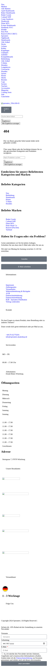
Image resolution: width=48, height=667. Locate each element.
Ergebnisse (6, 121)
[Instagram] (4, 614)
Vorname (4, 633)
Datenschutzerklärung (24, 658)
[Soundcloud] (34, 614)
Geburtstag (5, 640)
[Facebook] (19, 614)
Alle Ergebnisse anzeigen (10, 123)
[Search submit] (2, 119)
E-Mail (4, 647)
